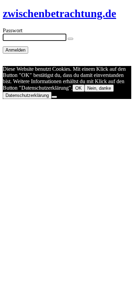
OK (78, 88)
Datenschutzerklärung (27, 95)
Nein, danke (99, 88)
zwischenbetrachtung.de (59, 13)
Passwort (12, 30)
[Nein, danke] (54, 97)
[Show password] (70, 39)
